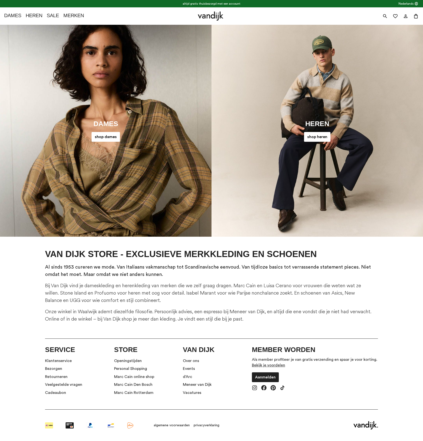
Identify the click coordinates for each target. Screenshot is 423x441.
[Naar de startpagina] (210, 16)
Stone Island (73, 293)
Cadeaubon (55, 393)
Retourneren (56, 377)
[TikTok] (282, 388)
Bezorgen (53, 369)
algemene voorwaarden (172, 425)
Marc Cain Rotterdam (133, 393)
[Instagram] (254, 388)
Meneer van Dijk (247, 311)
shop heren (317, 137)
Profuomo (105, 293)
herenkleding (136, 285)
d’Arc (187, 377)
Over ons (191, 361)
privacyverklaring (206, 425)
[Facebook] (264, 388)
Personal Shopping (130, 369)
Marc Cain (245, 285)
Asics (336, 293)
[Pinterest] (273, 388)
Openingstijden (128, 361)
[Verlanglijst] (395, 16)
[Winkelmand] (416, 16)
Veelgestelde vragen (63, 385)
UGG (75, 300)
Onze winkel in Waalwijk (71, 311)
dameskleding (99, 285)
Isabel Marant (201, 293)
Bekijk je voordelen (268, 365)
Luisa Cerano (278, 285)
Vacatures (192, 393)
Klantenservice (58, 361)
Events (189, 369)
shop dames (106, 137)
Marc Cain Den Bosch (133, 385)
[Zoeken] (385, 16)
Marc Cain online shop (134, 377)
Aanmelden (265, 377)
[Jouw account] (405, 16)
